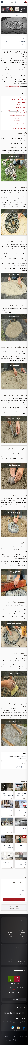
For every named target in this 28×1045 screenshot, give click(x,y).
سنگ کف (23, 756)
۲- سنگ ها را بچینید (22, 102)
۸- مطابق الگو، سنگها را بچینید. (20, 118)
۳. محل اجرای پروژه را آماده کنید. (20, 105)
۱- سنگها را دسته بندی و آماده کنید (19, 99)
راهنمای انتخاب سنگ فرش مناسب (12, 86)
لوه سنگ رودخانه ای (22, 197)
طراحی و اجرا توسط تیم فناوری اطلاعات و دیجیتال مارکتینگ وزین (14, 1040)
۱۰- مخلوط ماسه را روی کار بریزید (20, 123)
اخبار (10, 1036)
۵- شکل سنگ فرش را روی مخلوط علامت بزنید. (17, 110)
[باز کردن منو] (2, 2)
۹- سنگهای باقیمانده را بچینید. (20, 120)
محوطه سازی (17, 756)
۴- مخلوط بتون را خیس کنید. (21, 107)
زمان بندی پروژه (23, 97)
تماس (2, 1036)
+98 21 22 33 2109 (14, 993)
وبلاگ (26, 15)
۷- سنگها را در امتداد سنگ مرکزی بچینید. (18, 115)
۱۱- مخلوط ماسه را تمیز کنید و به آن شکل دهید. (17, 126)
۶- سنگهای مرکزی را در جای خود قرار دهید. (18, 112)
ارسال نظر (14, 899)
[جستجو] (15, 2)
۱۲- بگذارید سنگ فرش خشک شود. (20, 128)
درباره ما (6, 1036)
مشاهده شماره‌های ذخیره (13, 999)
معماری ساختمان (22, 758)
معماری (11, 756)
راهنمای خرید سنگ (20, 1036)
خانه (26, 1036)
